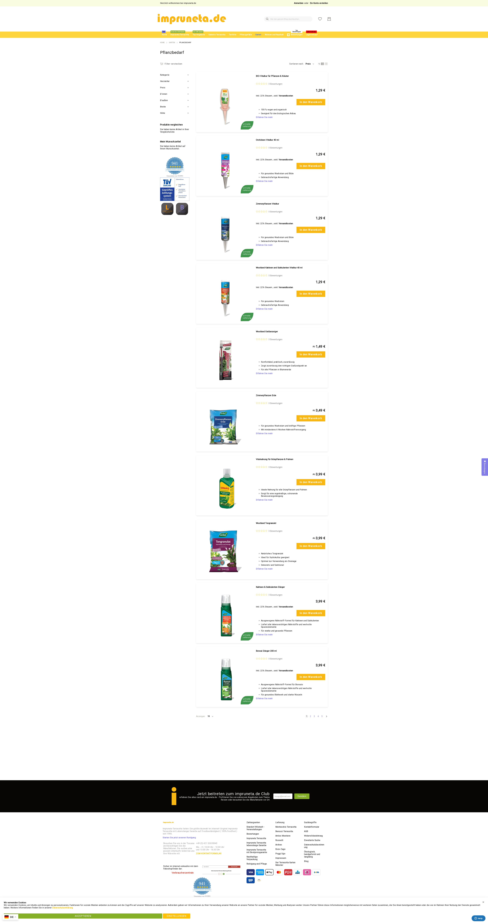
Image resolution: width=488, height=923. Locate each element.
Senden (302, 796)
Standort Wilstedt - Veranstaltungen (255, 828)
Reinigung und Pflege (257, 864)
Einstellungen (176, 916)
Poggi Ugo (280, 853)
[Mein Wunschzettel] (320, 19)
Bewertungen (253, 834)
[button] (310, 63)
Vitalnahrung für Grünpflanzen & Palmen (274, 459)
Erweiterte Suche (312, 840)
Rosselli (279, 840)
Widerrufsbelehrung (313, 836)
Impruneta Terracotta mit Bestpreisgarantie (257, 851)
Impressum (280, 858)
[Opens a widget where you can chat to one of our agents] (478, 918)
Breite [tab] (163, 106)
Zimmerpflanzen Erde (266, 395)
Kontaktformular (311, 827)
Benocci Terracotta (284, 831)
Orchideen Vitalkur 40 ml (267, 140)
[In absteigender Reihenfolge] (319, 63)
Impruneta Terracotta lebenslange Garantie (256, 844)
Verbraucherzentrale (183, 872)
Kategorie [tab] (164, 75)
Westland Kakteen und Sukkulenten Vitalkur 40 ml (279, 267)
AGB (306, 831)
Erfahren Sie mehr (264, 117)
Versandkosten (286, 96)
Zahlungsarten (253, 822)
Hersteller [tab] (165, 81)
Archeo (278, 844)
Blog (306, 861)
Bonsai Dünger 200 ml (266, 651)
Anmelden (298, 3)
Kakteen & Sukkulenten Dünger (270, 587)
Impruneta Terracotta (256, 838)
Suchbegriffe (310, 822)
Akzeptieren (83, 916)
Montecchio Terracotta (285, 827)
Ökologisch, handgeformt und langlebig (312, 854)
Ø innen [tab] (163, 94)
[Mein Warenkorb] (329, 19)
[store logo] (191, 18)
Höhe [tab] (162, 113)
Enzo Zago (280, 849)
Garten (172, 42)
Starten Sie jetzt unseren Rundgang (179, 837)
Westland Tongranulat (266, 523)
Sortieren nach (296, 64)
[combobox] (288, 19)
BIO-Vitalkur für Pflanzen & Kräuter (272, 76)
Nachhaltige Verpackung (252, 858)
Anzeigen (200, 716)
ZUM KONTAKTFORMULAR (208, 853)
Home (162, 42)
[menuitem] (164, 35)
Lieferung (279, 822)
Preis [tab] (162, 87)
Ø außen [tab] (164, 100)
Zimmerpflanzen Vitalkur (267, 204)
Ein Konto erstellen (319, 3)
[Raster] (326, 63)
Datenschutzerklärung (62, 907)
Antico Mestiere (283, 836)
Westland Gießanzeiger (267, 331)
